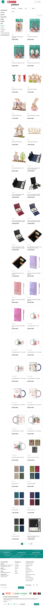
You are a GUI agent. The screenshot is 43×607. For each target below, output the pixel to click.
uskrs (13, 34)
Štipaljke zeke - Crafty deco (17, 89)
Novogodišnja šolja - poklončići (18, 430)
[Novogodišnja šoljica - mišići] (34, 315)
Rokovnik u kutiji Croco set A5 (33, 457)
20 (29, 543)
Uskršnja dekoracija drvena (32, 141)
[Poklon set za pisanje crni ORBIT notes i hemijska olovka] (19, 183)
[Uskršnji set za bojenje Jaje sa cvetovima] (19, 25)
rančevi (2, 12)
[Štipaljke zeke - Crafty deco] (19, 78)
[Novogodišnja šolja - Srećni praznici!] (34, 393)
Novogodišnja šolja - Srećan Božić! (18, 404)
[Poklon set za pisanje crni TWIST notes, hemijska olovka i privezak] (19, 236)
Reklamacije (28, 576)
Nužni (6, 604)
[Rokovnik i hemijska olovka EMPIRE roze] (19, 288)
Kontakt (16, 568)
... (26, 543)
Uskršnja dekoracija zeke (16, 115)
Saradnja (16, 567)
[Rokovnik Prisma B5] (19, 525)
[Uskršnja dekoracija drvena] (34, 131)
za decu (2, 31)
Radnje (16, 571)
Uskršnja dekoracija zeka (32, 89)
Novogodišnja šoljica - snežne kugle (34, 352)
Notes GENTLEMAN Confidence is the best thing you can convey (34, 247)
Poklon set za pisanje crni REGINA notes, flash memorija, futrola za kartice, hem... (33, 195)
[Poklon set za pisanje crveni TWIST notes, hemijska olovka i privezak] (19, 209)
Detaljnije (5, 601)
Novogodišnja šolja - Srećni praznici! (34, 404)
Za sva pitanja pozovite (7, 554)
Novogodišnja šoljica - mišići (32, 325)
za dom (2, 28)
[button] (36, 2)
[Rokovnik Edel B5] (19, 499)
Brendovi (16, 573)
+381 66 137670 (3, 569)
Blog (16, 570)
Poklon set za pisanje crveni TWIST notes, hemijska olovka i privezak (18, 221)
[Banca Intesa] (20, 594)
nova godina (29, 323)
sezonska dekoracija (5, 33)
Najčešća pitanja (29, 580)
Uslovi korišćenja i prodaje (29, 566)
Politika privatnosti (29, 563)
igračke (2, 21)
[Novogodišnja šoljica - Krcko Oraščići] (19, 367)
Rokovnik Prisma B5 (15, 536)
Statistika (11, 604)
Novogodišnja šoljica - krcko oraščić (19, 352)
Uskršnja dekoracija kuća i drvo (18, 168)
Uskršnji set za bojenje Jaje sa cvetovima (17, 37)
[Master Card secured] (8, 594)
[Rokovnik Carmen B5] (34, 499)
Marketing (17, 604)
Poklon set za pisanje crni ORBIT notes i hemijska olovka (18, 195)
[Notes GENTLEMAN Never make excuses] (19, 262)
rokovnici (13, 192)
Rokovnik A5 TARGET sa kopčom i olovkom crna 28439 (33, 537)
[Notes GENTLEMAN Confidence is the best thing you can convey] (34, 236)
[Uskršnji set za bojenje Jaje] (34, 25)
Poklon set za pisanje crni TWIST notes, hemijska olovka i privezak (18, 247)
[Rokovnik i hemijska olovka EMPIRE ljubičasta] (34, 262)
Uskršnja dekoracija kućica (17, 141)
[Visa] (3, 594)
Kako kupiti (28, 568)
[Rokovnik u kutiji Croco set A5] (34, 446)
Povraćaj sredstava (29, 577)
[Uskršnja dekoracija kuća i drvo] (19, 157)
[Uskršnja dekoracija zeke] (19, 104)
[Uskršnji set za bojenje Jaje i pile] (34, 52)
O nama (16, 563)
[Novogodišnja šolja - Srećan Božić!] (19, 393)
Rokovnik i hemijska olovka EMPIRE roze (18, 300)
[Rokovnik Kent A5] (19, 472)
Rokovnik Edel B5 (15, 509)
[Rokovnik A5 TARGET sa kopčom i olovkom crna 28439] (34, 525)
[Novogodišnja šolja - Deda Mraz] (19, 446)
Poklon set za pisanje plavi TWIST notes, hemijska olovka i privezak (33, 221)
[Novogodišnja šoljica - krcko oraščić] (19, 341)
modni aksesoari (5, 35)
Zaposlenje (17, 565)
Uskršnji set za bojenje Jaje (32, 36)
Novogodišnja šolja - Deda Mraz (18, 457)
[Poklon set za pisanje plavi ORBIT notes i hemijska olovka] (34, 157)
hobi (2, 23)
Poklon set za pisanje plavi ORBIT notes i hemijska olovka (33, 169)
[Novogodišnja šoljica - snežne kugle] (34, 341)
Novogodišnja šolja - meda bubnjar (34, 430)
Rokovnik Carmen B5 (31, 509)
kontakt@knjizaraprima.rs (5, 572)
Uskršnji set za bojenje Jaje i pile (33, 62)
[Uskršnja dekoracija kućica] (19, 131)
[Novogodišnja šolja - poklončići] (19, 420)
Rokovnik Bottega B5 (31, 483)
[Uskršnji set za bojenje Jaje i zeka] (19, 52)
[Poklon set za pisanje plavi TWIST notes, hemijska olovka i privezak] (34, 209)
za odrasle (3, 29)
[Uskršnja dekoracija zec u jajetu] (34, 104)
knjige (2, 19)
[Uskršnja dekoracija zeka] (34, 78)
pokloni (2, 25)
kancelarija (3, 17)
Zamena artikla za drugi (30, 574)
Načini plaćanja (29, 569)
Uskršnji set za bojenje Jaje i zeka (18, 62)
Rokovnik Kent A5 (15, 483)
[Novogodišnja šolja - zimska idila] (34, 367)
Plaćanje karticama (29, 571)
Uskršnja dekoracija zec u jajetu (33, 115)
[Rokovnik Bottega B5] (34, 472)
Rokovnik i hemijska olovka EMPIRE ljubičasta (33, 274)
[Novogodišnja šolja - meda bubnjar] (34, 420)
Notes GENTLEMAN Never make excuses (18, 274)
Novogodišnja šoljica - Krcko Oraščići (19, 378)
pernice (2, 14)
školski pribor (4, 10)
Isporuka (27, 572)
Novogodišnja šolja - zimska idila (33, 378)
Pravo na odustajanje (30, 579)
